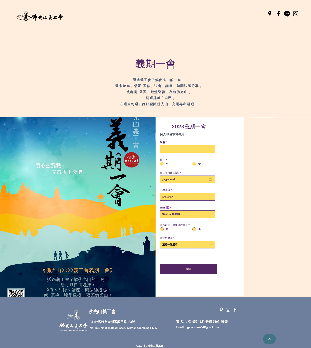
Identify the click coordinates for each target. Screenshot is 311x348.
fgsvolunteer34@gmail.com (202, 327)
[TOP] (269, 339)
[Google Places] (269, 13)
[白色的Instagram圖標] (228, 309)
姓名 (162, 142)
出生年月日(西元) (171, 172)
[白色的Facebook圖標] (235, 309)
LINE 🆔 (164, 207)
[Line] (287, 13)
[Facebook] (278, 13)
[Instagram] (295, 13)
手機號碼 (165, 190)
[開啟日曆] (210, 179)
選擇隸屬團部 (167, 238)
